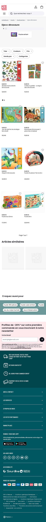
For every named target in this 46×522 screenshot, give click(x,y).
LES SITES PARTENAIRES (10, 417)
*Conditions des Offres (9, 506)
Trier (5, 51)
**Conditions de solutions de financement (30, 506)
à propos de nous (9, 409)
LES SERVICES (7, 400)
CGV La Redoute (7, 494)
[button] (41, 7)
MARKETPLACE (7, 425)
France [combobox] (8, 517)
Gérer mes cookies (34, 503)
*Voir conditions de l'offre (9, 344)
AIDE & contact (8, 392)
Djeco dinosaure (32, 20)
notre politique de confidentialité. (20, 348)
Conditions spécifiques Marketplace (25, 494)
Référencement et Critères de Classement (14, 497)
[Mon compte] (35, 7)
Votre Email (6, 335)
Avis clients (21, 501)
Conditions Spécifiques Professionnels (31, 499)
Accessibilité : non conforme (14, 508)
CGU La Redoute (10, 501)
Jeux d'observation (30, 310)
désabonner (21, 347)
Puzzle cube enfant (28, 305)
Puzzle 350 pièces (10, 305)
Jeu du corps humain (12, 310)
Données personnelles (19, 503)
